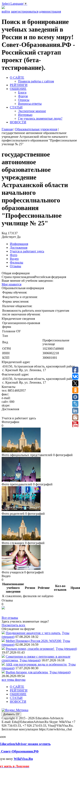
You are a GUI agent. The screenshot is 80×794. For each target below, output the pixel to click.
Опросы (23, 100)
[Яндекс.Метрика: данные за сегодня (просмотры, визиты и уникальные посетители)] (15, 710)
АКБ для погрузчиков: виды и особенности (36, 664)
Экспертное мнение (32, 111)
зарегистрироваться (24, 11)
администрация (50, 11)
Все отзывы (10, 617)
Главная (7, 129)
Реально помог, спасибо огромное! (30, 648)
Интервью (25, 114)
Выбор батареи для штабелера (27, 672)
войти (6, 11)
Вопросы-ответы (30, 103)
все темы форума (13, 679)
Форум (23, 96)
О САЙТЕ (17, 77)
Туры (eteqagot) (66, 648)
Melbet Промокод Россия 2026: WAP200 (34, 641)
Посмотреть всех (13, 625)
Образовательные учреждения (36, 129)
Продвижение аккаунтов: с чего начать (33, 633)
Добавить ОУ (11, 714)
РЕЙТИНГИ (18, 85)
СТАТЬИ (16, 107)
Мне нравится (11, 284)
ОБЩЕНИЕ (18, 88)
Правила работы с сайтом (36, 81)
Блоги (22, 92)
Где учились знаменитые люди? (40, 118)
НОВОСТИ (18, 122)
